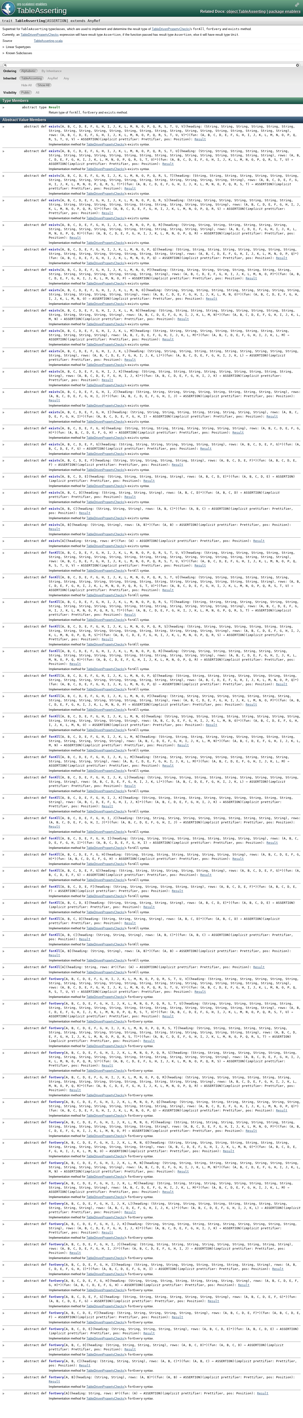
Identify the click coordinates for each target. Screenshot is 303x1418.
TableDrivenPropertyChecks (171, 29)
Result (200, 139)
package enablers (285, 11)
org (19, 4)
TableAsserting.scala (48, 41)
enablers (41, 4)
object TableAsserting (246, 11)
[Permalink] (297, 5)
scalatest (28, 4)
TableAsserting (42, 10)
